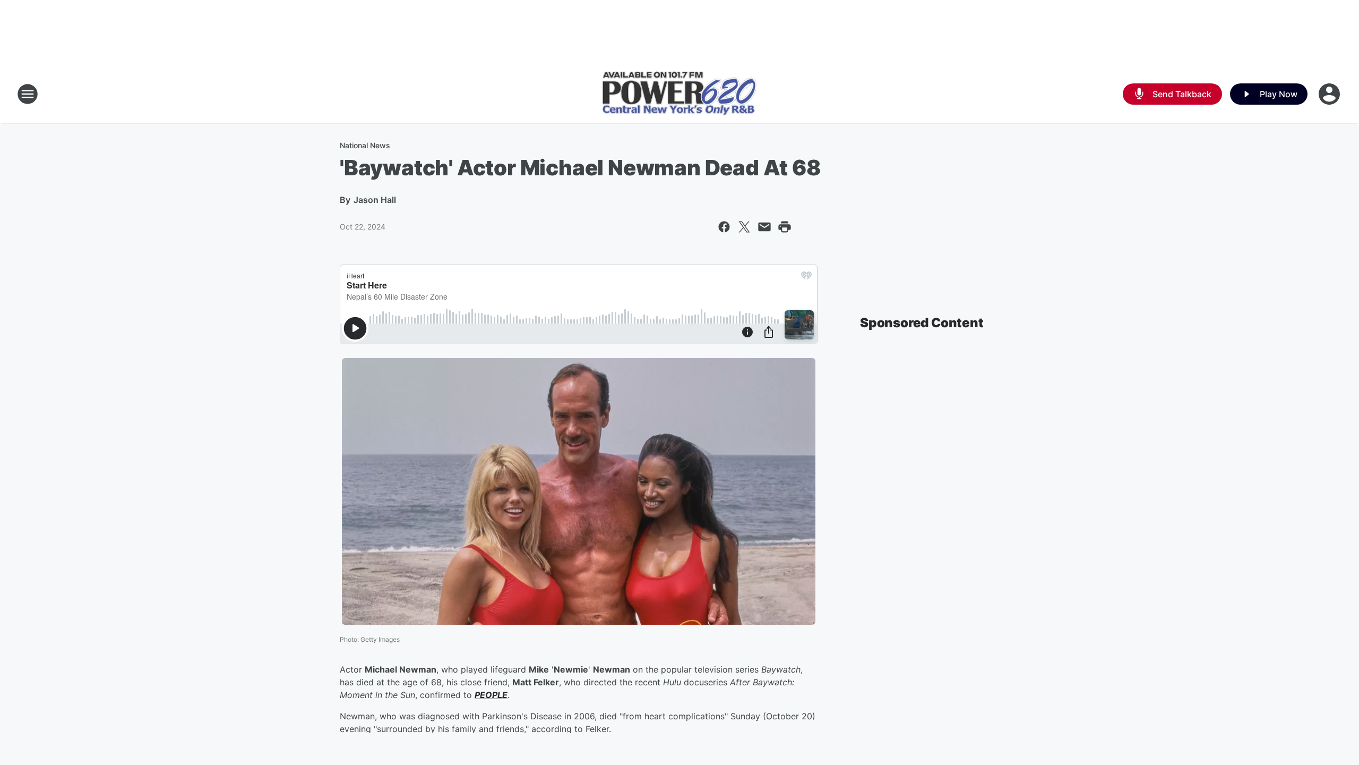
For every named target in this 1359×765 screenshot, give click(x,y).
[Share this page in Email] (764, 226)
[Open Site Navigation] (27, 94)
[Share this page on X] (744, 226)
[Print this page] (784, 226)
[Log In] (1330, 94)
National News (365, 145)
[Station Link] (679, 94)
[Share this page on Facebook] (724, 226)
